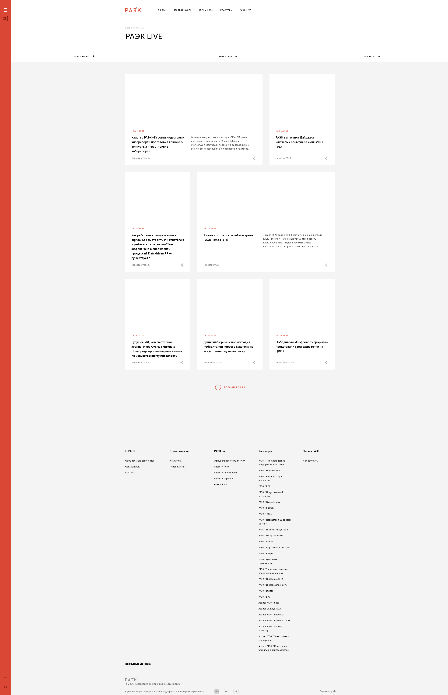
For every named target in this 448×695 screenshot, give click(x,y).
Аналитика (225, 56)
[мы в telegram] (236, 691)
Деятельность (179, 451)
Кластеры (265, 451)
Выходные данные (138, 663)
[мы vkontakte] (226, 691)
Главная (129, 28)
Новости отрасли (140, 158)
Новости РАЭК (283, 158)
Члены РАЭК (311, 451)
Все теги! (369, 56)
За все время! (81, 56)
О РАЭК (130, 451)
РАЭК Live (220, 451)
